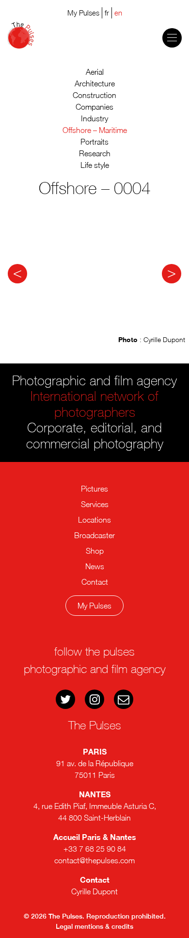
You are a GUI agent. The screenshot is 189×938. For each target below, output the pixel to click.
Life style (94, 165)
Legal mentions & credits (94, 926)
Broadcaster (94, 535)
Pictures (94, 488)
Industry (94, 118)
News (94, 566)
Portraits (94, 141)
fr (107, 12)
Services (95, 504)
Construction (94, 95)
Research (94, 153)
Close (99, 642)
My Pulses (94, 605)
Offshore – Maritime (95, 130)
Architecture (95, 83)
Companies (94, 106)
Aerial (95, 71)
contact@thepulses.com (94, 860)
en (118, 12)
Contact (94, 581)
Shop (95, 550)
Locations (94, 519)
